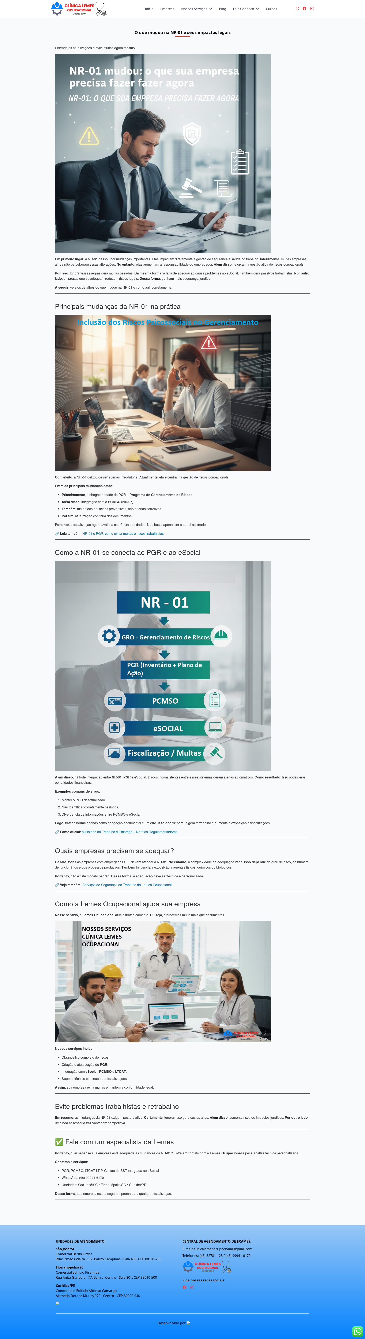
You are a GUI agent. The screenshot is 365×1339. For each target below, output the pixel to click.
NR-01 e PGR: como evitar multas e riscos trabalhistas (123, 533)
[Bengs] (197, 1323)
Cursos (271, 9)
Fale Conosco (243, 9)
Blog (222, 9)
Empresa (167, 9)
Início (149, 9)
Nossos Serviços (194, 9)
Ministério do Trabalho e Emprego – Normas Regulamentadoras (129, 831)
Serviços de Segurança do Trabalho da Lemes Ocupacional (127, 884)
